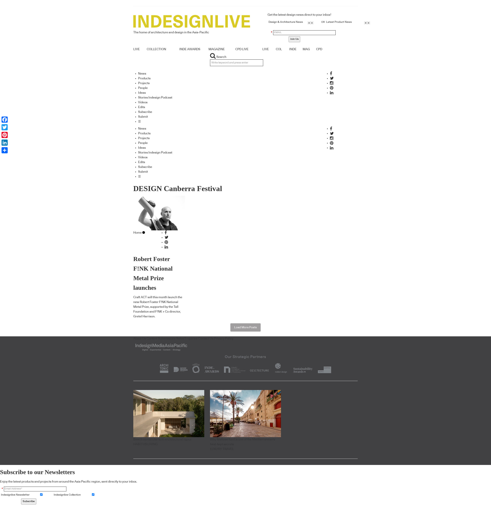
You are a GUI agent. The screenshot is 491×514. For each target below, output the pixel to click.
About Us (139, 338)
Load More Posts (245, 327)
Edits (141, 107)
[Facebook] (4, 119)
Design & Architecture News (286, 22)
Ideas (142, 92)
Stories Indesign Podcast (155, 97)
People (143, 87)
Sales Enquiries (187, 338)
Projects (144, 83)
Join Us (294, 39)
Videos (142, 102)
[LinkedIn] (4, 142)
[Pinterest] (4, 135)
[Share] (4, 150)
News (142, 73)
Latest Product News (339, 22)
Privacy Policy (223, 338)
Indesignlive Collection (67, 494)
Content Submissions (161, 338)
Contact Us (205, 338)
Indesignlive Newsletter (15, 494)
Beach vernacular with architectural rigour (162, 439)
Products (144, 78)
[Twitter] (4, 127)
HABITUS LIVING (145, 444)
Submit (143, 116)
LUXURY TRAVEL (222, 449)
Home (137, 232)
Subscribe (145, 111)
